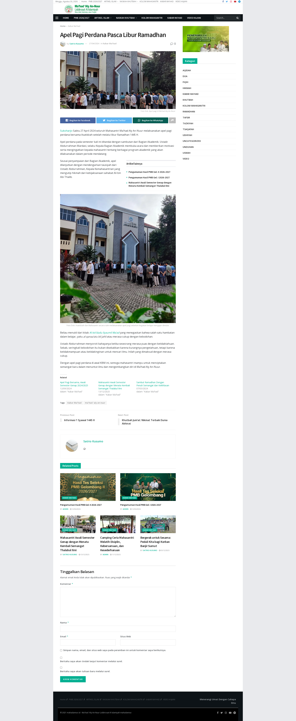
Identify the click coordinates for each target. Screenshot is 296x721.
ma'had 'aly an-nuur (95, 402)
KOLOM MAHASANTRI (149, 1)
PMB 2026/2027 (95, 1)
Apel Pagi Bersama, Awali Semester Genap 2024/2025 (74, 384)
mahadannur (126, 712)
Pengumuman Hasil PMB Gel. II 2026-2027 (149, 171)
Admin (65, 509)
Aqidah (187, 70)
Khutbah (188, 99)
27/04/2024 (94, 43)
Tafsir (186, 117)
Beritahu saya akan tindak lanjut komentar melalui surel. (91, 661)
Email (64, 636)
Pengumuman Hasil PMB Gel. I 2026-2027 (149, 177)
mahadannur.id (73, 712)
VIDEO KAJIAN (181, 1)
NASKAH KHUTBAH (128, 1)
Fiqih (185, 82)
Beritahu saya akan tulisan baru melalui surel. (85, 671)
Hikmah (187, 88)
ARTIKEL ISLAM (110, 1)
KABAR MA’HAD (167, 1)
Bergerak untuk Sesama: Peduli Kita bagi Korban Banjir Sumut (155, 542)
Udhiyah (187, 135)
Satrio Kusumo (77, 43)
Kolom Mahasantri (194, 105)
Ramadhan (189, 111)
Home (84, 1)
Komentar (66, 583)
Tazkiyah (188, 123)
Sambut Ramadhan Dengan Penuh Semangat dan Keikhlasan (152, 384)
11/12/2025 (116, 554)
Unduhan (188, 146)
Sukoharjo (66, 130)
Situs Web (125, 636)
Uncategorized (192, 140)
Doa (185, 76)
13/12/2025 (84, 554)
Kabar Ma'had (74, 26)
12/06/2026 (75, 509)
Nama (64, 622)
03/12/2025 (164, 550)
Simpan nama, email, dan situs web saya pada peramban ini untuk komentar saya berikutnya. (114, 650)
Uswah (186, 152)
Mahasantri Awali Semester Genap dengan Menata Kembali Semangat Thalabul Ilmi (114, 385)
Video (186, 158)
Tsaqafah (188, 129)
